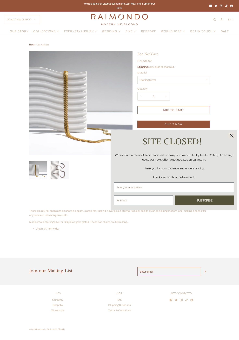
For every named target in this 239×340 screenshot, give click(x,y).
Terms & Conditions (119, 310)
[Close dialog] (232, 136)
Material (142, 72)
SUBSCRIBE (204, 200)
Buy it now (174, 124)
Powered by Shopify (56, 329)
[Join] (205, 271)
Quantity (142, 88)
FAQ (119, 299)
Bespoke (148, 31)
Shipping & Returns (119, 305)
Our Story (57, 299)
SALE (225, 31)
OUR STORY (19, 31)
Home (32, 45)
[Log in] (222, 19)
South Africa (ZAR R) (19, 19)
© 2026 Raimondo (37, 329)
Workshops (57, 310)
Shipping (142, 66)
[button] (38, 170)
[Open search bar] (214, 19)
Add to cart (173, 110)
